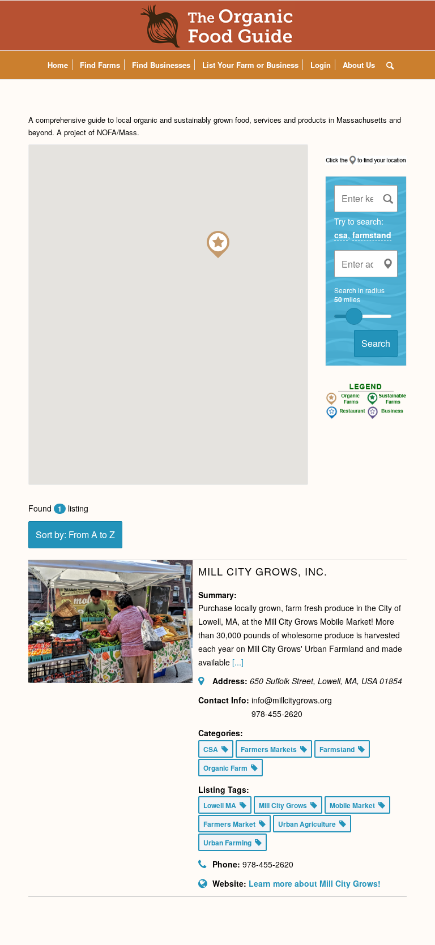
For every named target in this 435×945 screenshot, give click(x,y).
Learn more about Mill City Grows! (315, 883)
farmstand (371, 234)
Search (375, 343)
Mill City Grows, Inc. (262, 571)
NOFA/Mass (117, 132)
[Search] (387, 65)
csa (341, 234)
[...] (238, 662)
